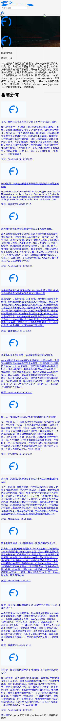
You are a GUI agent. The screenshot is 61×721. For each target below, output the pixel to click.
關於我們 (5, 715)
